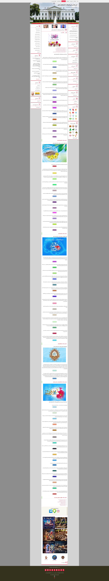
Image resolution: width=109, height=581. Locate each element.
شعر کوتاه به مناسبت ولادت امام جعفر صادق (61, 48)
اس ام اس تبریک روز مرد (63, 505)
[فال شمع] (49, 535)
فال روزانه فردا (38, 107)
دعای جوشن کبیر (75, 81)
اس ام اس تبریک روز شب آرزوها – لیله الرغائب (74, 40)
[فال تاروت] (61, 523)
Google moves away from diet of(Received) (36, 61)
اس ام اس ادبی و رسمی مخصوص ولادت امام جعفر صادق (59, 52)
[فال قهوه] (61, 535)
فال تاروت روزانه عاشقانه (37, 48)
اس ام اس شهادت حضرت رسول (73, 33)
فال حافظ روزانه (38, 87)
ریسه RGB (75, 101)
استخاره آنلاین (59, 1)
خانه (77, 1)
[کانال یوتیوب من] (48, 570)
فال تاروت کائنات (38, 32)
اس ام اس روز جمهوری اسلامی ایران (62, 501)
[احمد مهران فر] (63, 26)
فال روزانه (68, 1)
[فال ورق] (49, 547)
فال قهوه (76, 58)
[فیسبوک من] (59, 570)
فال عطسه (38, 101)
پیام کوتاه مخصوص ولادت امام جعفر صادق (61, 50)
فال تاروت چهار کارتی (37, 37)
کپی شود (54, 61)
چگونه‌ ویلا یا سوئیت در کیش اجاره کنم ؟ (36, 69)
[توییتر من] (52, 570)
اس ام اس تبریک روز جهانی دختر (73, 35)
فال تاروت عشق (38, 46)
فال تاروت (71, 1)
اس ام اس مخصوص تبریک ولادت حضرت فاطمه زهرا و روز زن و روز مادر (73, 31)
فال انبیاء (76, 52)
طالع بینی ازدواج (75, 74)
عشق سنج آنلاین (75, 95)
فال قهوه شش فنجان (74, 62)
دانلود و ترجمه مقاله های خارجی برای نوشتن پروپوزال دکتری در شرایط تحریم (36, 76)
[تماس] (54, 570)
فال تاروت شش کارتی (37, 41)
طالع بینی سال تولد (75, 137)
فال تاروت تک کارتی (37, 34)
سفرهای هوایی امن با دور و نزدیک (36, 71)
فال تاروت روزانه (38, 29)
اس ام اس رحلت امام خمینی (62, 500)
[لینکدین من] (45, 570)
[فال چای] (61, 547)
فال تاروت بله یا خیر (37, 50)
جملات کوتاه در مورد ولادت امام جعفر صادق (61, 49)
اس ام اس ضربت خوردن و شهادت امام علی (73, 37)
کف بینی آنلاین (75, 68)
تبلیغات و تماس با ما (54, 1)
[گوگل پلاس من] (50, 570)
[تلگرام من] (61, 570)
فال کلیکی (76, 89)
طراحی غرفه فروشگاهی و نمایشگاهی (37, 73)
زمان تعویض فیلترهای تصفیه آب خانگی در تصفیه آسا (36, 59)
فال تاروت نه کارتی (37, 43)
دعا (76, 82)
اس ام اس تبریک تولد (63, 502)
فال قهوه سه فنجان (75, 60)
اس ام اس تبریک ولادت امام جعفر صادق (67, 5)
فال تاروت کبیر (38, 30)
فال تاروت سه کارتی (37, 36)
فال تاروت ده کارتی (37, 44)
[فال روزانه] (49, 523)
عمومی (62, 562)
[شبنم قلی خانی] (46, 26)
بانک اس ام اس (63, 1)
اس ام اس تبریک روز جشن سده (62, 499)
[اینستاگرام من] (57, 570)
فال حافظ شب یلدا (38, 88)
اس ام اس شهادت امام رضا (62, 504)
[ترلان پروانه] (54, 26)
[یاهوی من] (63, 570)
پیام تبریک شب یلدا (37, 90)
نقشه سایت (51, 574)
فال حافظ (75, 1)
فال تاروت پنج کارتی (37, 39)
